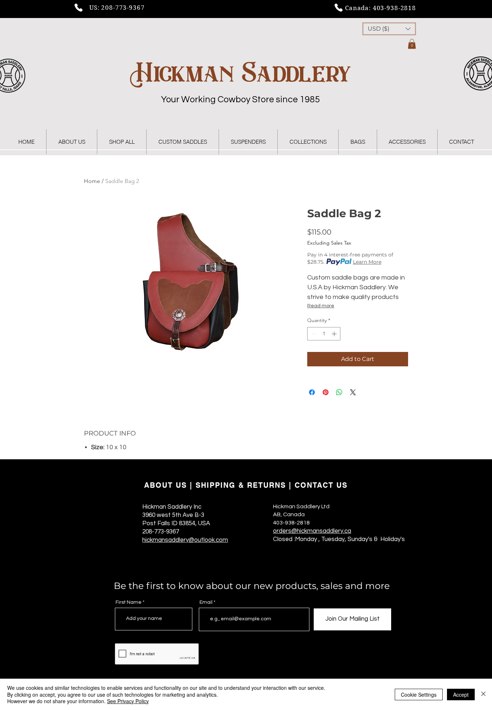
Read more (320, 305)
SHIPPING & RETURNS (241, 485)
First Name (129, 602)
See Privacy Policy (128, 701)
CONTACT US (321, 485)
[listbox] (389, 28)
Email (206, 602)
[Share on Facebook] (312, 392)
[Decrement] (312, 333)
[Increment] (334, 333)
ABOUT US (165, 485)
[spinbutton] (323, 333)
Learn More (367, 262)
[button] (389, 28)
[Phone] (78, 7)
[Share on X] (353, 392)
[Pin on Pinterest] (325, 392)
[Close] (483, 694)
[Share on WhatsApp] (339, 392)
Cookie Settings (419, 694)
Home (92, 181)
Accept (461, 694)
